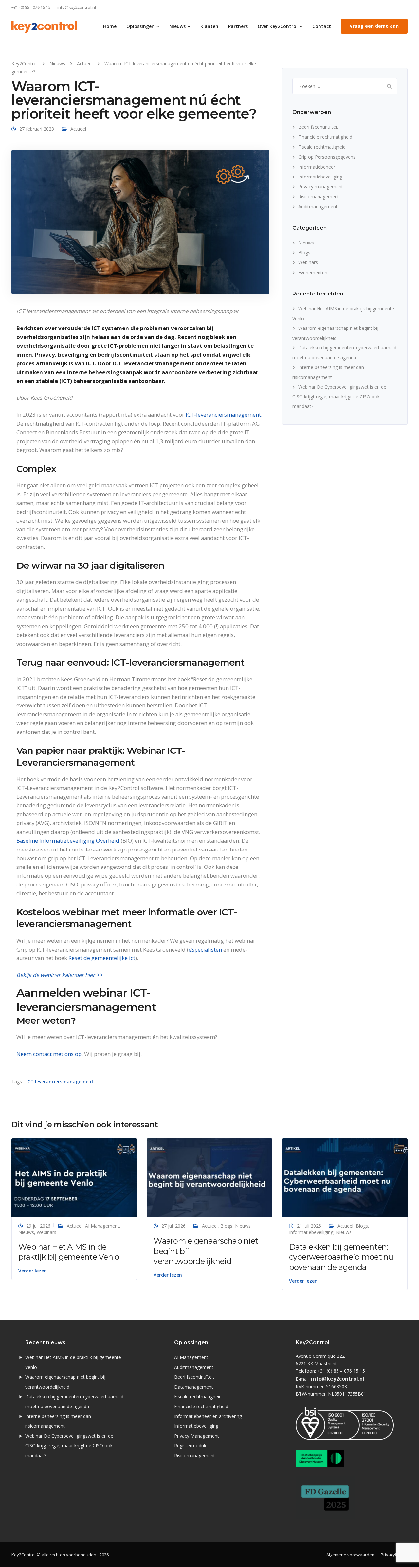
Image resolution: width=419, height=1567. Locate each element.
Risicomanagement (318, 197)
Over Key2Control (278, 26)
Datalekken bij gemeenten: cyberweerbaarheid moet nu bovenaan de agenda (341, 1257)
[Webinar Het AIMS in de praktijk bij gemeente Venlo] (74, 1177)
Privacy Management (196, 1436)
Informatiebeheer (316, 167)
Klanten (209, 26)
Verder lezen (32, 1271)
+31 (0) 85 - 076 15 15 (31, 7)
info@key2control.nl (76, 7)
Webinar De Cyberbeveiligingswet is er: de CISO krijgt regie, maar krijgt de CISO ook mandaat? (339, 397)
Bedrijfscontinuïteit (318, 127)
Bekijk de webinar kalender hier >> (60, 975)
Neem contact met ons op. (49, 1054)
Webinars (308, 262)
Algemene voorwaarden (350, 1555)
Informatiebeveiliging (320, 177)
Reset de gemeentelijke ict (101, 958)
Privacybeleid (394, 1555)
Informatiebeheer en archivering (208, 1416)
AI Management (102, 1226)
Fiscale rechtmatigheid (322, 147)
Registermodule (191, 1445)
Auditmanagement (317, 206)
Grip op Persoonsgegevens (326, 157)
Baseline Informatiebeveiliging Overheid (67, 840)
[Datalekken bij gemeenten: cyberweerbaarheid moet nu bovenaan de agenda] (345, 1177)
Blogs (304, 252)
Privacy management (320, 186)
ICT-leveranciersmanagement (223, 414)
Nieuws (177, 26)
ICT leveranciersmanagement (60, 1081)
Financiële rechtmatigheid (325, 137)
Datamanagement (193, 1387)
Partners (238, 26)
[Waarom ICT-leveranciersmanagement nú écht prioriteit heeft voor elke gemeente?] (140, 221)
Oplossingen (140, 26)
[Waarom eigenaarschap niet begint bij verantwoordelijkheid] (209, 1177)
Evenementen (312, 272)
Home (110, 26)
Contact (321, 26)
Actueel (78, 129)
